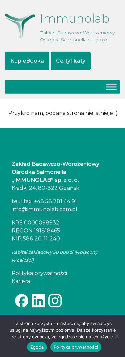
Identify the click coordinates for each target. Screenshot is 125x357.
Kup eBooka (27, 61)
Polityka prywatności (76, 347)
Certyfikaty (70, 61)
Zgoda (37, 347)
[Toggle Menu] (111, 87)
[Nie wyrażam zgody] (116, 336)
